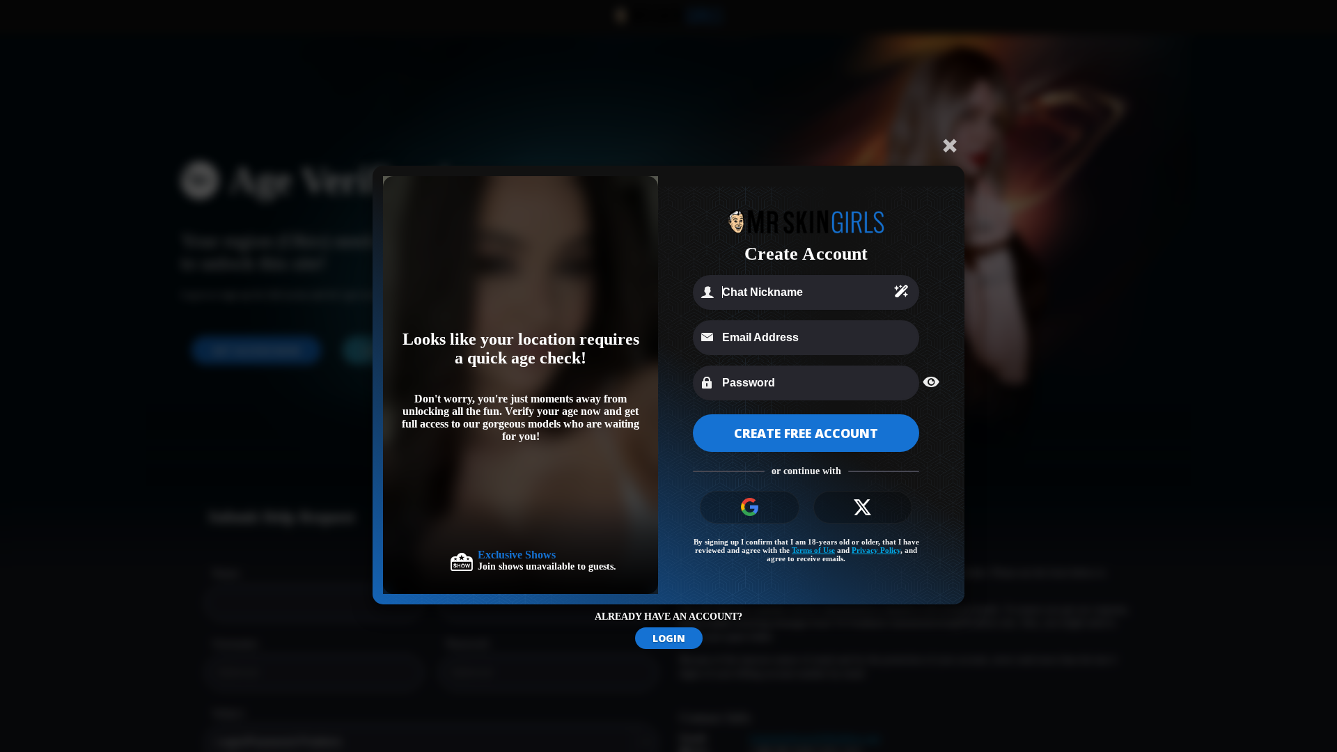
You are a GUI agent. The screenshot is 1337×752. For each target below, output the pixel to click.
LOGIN (668, 638)
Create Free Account (806, 433)
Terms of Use (813, 550)
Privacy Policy (876, 550)
